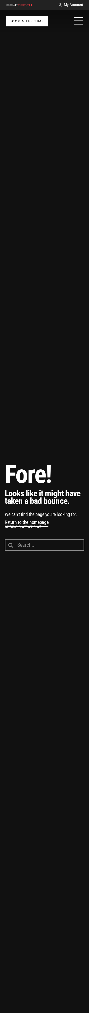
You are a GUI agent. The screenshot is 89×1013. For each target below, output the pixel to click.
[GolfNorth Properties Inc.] (19, 5)
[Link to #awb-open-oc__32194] (78, 21)
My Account (73, 5)
